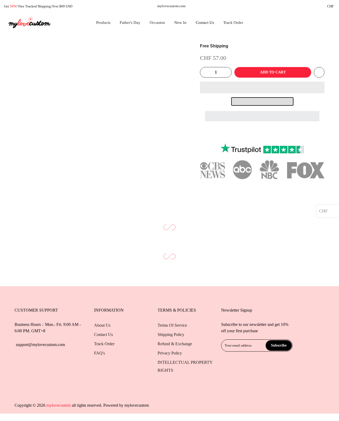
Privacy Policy (170, 353)
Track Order (233, 22)
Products (103, 22)
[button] (262, 87)
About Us (102, 325)
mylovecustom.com (171, 6)
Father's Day (130, 22)
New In (180, 22)
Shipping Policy (171, 334)
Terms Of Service (172, 325)
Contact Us (205, 22)
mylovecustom (136, 405)
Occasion (157, 22)
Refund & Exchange (175, 344)
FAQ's (99, 353)
